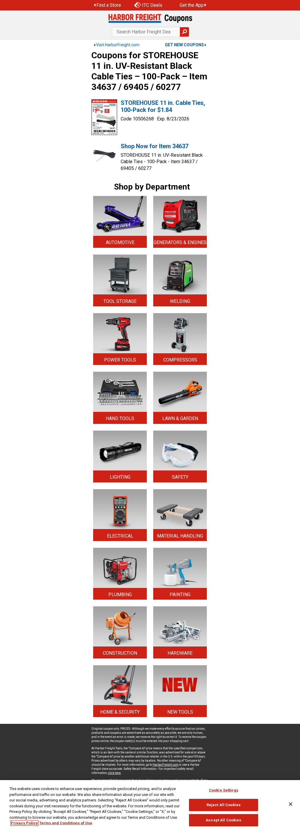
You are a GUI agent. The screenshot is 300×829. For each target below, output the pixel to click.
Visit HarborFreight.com (117, 44)
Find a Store (108, 5)
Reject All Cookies (224, 805)
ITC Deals (152, 5)
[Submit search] (184, 32)
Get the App (192, 5)
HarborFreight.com (165, 764)
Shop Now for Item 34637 (154, 146)
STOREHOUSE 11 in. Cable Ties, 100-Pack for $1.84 (163, 106)
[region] (150, 804)
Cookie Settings (223, 790)
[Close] (290, 804)
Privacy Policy (24, 823)
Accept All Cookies (223, 820)
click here (114, 773)
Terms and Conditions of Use (65, 823)
